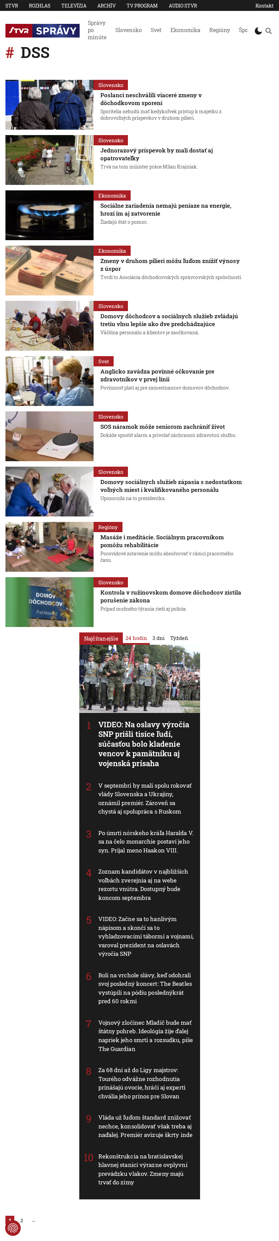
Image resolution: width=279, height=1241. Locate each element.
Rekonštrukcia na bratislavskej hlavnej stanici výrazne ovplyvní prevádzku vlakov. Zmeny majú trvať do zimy (142, 1169)
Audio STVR (183, 5)
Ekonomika (185, 29)
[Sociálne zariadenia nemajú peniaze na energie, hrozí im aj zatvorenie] (49, 215)
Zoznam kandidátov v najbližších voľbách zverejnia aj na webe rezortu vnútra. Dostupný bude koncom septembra (143, 884)
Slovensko (128, 29)
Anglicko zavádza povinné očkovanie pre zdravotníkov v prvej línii (157, 375)
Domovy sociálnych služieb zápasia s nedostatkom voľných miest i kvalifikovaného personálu (171, 486)
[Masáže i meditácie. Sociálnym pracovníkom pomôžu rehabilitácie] (49, 547)
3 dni (158, 637)
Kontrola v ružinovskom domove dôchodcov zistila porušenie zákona (170, 596)
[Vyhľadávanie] (269, 31)
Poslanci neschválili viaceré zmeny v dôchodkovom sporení (151, 99)
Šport (245, 29)
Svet (156, 29)
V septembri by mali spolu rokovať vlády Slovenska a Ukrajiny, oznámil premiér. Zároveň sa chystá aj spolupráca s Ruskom (145, 799)
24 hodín (136, 637)
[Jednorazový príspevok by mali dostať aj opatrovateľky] (49, 160)
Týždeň (179, 637)
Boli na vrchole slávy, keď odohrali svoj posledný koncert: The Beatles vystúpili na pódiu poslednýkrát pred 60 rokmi (145, 988)
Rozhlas (39, 5)
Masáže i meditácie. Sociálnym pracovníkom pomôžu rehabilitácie (162, 541)
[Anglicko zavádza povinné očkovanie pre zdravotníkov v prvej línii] (49, 381)
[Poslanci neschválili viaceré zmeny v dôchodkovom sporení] (49, 105)
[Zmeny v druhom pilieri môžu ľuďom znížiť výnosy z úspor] (49, 270)
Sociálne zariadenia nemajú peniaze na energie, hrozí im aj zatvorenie (165, 209)
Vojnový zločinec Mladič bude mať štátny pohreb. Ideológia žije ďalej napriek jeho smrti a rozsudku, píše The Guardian (145, 1036)
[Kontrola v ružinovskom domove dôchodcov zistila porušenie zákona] (49, 602)
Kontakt (265, 5)
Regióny (219, 29)
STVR (11, 5)
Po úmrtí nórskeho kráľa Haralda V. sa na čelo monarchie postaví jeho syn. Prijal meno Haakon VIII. (146, 841)
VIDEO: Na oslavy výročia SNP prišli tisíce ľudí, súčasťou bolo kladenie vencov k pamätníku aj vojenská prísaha (143, 743)
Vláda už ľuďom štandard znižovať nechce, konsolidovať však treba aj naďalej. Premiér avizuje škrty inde (145, 1126)
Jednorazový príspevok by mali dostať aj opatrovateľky (156, 154)
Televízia (73, 5)
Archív (106, 5)
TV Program (142, 5)
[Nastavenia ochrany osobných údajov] (13, 1228)
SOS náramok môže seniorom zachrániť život (162, 426)
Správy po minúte (97, 30)
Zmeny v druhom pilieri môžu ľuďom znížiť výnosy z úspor (170, 265)
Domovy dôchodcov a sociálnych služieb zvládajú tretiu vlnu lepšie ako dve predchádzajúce (169, 320)
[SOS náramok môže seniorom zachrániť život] (49, 436)
